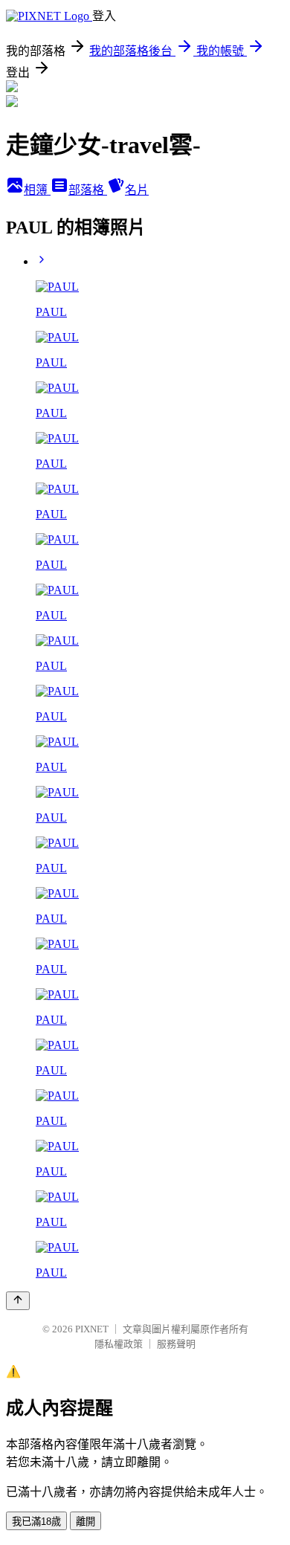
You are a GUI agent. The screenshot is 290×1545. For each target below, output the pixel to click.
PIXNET (92, 1329)
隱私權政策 (118, 1343)
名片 (137, 190)
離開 (85, 1521)
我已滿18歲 (36, 1521)
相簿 (37, 190)
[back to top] (18, 1300)
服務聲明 (176, 1343)
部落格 (87, 190)
